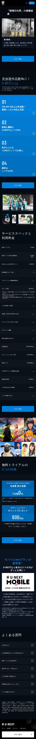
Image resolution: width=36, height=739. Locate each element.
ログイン (32, 3)
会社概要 (9, 728)
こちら (29, 297)
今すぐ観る (18, 59)
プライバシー (15, 728)
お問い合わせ (23, 728)
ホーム (3, 728)
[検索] (26, 3)
